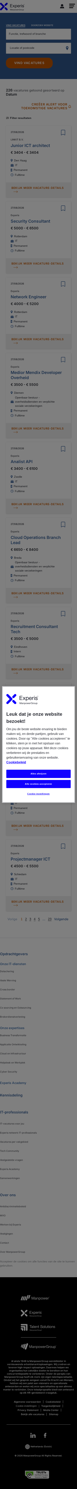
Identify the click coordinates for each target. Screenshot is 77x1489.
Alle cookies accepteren (38, 784)
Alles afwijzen (39, 773)
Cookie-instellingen (38, 794)
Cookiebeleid (16, 762)
